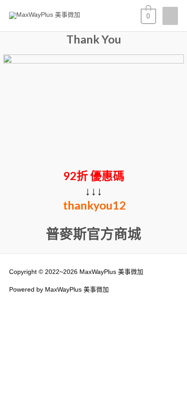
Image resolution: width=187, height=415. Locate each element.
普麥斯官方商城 (93, 233)
